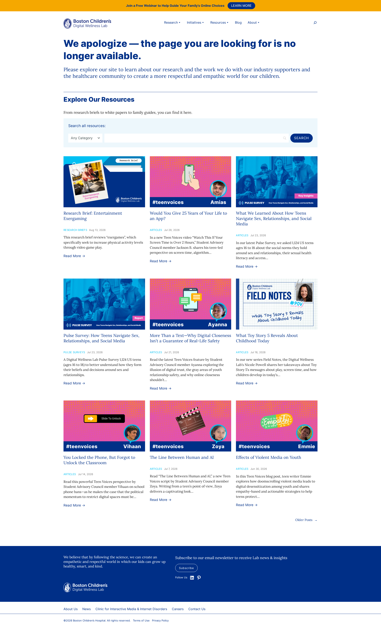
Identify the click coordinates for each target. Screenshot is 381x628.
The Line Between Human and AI (182, 457)
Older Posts (306, 520)
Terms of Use (141, 620)
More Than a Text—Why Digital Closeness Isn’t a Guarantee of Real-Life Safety (190, 338)
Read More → (74, 256)
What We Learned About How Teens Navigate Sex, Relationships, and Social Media (274, 218)
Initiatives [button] (194, 22)
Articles (156, 230)
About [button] (252, 22)
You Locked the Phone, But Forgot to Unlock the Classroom (99, 460)
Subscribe (186, 568)
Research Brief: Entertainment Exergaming (93, 215)
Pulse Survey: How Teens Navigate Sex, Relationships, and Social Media (101, 338)
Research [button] (171, 22)
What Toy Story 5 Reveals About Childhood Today (267, 338)
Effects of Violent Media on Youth (268, 457)
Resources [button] (218, 22)
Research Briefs (75, 230)
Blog (238, 22)
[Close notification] (374, 5)
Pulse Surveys (74, 352)
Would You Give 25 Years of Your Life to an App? (188, 215)
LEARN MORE (241, 6)
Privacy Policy (160, 620)
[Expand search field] (315, 23)
